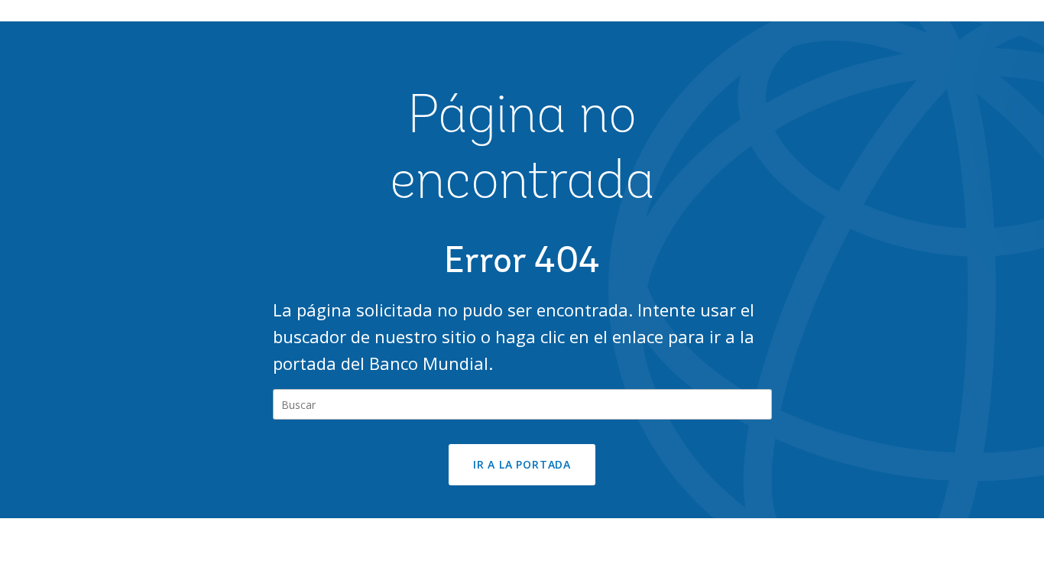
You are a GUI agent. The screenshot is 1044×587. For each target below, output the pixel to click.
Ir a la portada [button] (522, 464)
